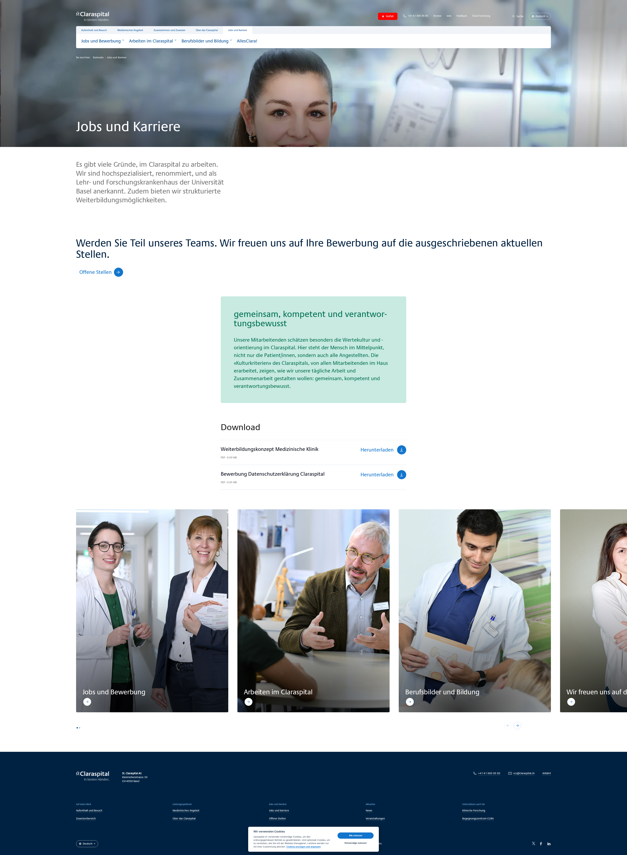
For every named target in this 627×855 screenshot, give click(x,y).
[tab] (77, 727)
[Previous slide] (508, 725)
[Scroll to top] (617, 845)
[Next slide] (517, 725)
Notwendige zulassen (356, 843)
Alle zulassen (355, 835)
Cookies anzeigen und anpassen (303, 846)
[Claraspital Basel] (92, 16)
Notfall (390, 16)
